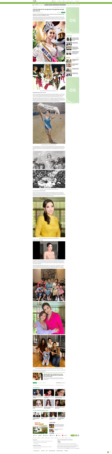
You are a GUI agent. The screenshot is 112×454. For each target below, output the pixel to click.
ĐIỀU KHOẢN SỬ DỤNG (60, 450)
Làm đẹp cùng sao (62, 4)
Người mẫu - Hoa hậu (56, 4)
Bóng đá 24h (52, 435)
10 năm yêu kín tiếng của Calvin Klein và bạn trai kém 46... (36, 418)
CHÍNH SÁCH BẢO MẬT (52, 450)
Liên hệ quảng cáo (36, 450)
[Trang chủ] (34, 4)
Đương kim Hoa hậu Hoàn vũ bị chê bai (38, 408)
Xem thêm (63, 410)
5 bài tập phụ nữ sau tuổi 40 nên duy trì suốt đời (75, 69)
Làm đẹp (50, 4)
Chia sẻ (64, 12)
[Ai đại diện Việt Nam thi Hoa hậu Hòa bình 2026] (49, 392)
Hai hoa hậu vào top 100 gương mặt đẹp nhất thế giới (60, 397)
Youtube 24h (65, 435)
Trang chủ (34, 7)
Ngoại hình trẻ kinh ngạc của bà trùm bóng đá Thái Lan (75, 64)
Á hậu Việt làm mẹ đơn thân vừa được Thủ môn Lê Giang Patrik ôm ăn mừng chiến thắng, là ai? (59, 425)
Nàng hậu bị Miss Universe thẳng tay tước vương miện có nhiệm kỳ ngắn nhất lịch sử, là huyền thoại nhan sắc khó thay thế (53, 375)
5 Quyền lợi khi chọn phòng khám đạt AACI (75, 73)
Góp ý (47, 450)
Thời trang (46, 4)
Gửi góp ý (40, 382)
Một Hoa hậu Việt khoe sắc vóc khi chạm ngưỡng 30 (49, 408)
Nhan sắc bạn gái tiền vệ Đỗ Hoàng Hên (59, 429)
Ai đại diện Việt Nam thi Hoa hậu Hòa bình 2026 (49, 397)
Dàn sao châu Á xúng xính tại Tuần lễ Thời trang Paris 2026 (61, 418)
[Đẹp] (36, 4)
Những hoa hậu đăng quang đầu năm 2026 (38, 397)
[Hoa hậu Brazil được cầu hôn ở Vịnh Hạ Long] (60, 402)
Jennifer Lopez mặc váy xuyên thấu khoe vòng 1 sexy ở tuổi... (52, 418)
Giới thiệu (42, 450)
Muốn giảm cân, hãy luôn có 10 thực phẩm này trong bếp (75, 60)
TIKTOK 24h (58, 435)
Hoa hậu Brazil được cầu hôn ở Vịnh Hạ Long (60, 408)
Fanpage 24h (46, 435)
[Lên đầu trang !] (110, 452)
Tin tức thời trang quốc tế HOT (39, 12)
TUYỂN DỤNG (66, 450)
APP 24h (36, 435)
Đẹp (36, 7)
